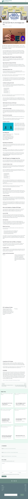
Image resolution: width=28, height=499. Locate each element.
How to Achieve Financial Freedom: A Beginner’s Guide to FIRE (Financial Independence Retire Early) (20, 385)
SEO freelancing (15, 380)
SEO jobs (19, 380)
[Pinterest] (16, 481)
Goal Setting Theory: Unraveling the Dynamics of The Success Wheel (7, 385)
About (25, 487)
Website (20, 472)
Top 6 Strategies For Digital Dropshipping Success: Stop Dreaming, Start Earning (6, 419)
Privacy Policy (25, 490)
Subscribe (22, 494)
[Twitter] (13, 481)
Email (11, 472)
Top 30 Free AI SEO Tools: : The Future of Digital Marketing (11, 452)
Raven (23, 116)
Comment (3, 463)
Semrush (4, 118)
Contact (25, 488)
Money (2, 490)
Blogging (4, 21)
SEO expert (7, 380)
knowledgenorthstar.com (4, 405)
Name (3, 472)
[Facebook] (12, 481)
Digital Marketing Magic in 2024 (20, 435)
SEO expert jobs (11, 380)
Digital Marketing (7, 21)
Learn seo (4, 380)
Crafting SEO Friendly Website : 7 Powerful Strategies (10, 456)
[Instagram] (14, 481)
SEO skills (21, 59)
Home (25, 486)
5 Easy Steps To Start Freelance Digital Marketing (9, 448)
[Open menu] (25, 1)
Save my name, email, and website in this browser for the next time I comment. (10, 474)
